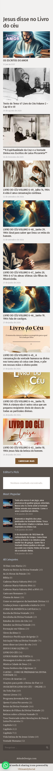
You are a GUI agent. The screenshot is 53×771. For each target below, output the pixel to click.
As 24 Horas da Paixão (14, 573)
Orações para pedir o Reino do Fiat (21, 683)
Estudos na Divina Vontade (17, 625)
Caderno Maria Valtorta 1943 (17, 581)
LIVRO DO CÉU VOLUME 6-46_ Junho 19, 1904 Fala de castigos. (24, 317)
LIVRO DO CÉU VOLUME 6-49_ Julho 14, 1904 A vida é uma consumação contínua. (26, 191)
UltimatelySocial (26, 769)
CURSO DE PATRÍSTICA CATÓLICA (20, 609)
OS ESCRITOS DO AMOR (15, 60)
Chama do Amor (11, 597)
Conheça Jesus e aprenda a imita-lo (21, 605)
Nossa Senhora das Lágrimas (18, 668)
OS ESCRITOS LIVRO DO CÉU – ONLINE (23, 686)
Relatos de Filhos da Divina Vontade (21, 710)
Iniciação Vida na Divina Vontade (20, 640)
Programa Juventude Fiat (16, 698)
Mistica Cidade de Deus (15, 664)
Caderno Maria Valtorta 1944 (17, 585)
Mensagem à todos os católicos (19, 660)
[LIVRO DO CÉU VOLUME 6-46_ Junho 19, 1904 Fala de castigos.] (26, 288)
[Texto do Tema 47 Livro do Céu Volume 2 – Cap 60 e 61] (26, 69)
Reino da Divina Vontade (15, 706)
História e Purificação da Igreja (19, 636)
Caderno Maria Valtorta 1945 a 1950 (21, 589)
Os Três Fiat (9, 690)
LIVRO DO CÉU (10, 652)
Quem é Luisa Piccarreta (15, 702)
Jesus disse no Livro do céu (17, 644)
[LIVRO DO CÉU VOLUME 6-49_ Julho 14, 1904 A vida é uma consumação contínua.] (26, 162)
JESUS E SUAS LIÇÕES (13, 648)
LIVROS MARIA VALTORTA (16, 656)
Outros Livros (10, 694)
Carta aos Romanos (13, 593)
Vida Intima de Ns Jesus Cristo (18, 737)
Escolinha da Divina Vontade (18, 617)
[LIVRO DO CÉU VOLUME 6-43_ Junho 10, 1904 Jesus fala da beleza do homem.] (26, 420)
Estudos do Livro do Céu (15, 621)
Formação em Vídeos (14, 628)
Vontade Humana (12, 741)
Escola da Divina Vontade (16, 613)
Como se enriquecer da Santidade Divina (24, 601)
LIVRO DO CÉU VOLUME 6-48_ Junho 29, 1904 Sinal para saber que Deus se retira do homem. (26, 232)
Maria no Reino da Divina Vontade (20, 569)
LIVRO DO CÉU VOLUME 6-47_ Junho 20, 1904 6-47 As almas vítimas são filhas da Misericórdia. (25, 275)
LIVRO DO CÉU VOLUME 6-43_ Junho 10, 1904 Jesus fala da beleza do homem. (24, 449)
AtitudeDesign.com (26, 758)
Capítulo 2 (8, 729)
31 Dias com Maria (12, 566)
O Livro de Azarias (12, 679)
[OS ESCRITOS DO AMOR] (26, 33)
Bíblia (6, 577)
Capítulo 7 (8, 733)
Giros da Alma (10, 632)
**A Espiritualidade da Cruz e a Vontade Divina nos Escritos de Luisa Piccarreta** (25, 152)
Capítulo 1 (8, 725)
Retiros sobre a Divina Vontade (19, 714)
